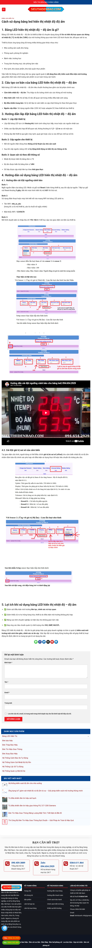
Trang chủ (27, 891)
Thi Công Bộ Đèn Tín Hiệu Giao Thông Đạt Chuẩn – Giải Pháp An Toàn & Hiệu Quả (41, 820)
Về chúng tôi (28, 895)
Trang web (8, 703)
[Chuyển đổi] (88, 736)
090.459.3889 (18, 862)
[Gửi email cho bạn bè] (48, 642)
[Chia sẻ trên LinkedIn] (56, 642)
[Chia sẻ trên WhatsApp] (36, 642)
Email (7, 693)
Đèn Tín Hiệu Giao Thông (12, 749)
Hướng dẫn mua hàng (54, 891)
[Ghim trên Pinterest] (52, 642)
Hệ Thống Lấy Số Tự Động (12, 767)
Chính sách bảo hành (54, 900)
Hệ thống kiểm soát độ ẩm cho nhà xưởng (25, 783)
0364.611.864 (76, 862)
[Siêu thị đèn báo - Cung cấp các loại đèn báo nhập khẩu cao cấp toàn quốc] (46, 9)
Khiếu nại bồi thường (54, 908)
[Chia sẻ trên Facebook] (40, 642)
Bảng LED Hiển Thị (9, 736)
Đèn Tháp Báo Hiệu (10, 745)
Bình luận (8, 663)
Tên (6, 682)
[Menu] (3, 9)
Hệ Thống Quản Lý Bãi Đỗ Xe (13, 771)
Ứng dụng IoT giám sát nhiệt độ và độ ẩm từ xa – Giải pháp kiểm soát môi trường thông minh (45, 791)
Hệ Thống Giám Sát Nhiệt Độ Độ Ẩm (16, 762)
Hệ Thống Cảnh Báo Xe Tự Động (15, 758)
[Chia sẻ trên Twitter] (44, 642)
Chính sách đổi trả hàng (55, 904)
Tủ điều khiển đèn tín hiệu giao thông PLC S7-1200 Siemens (32, 806)
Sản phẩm (27, 900)
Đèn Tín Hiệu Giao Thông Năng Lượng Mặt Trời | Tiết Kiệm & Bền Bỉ (35, 813)
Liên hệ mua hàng (30, 908)
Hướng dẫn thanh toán (55, 895)
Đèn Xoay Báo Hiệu (10, 754)
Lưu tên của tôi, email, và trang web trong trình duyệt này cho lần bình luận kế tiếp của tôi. (39, 714)
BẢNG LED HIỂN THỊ (8, 18)
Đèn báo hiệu (7, 741)
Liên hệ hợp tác (29, 904)
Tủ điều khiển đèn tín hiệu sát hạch (22, 798)
